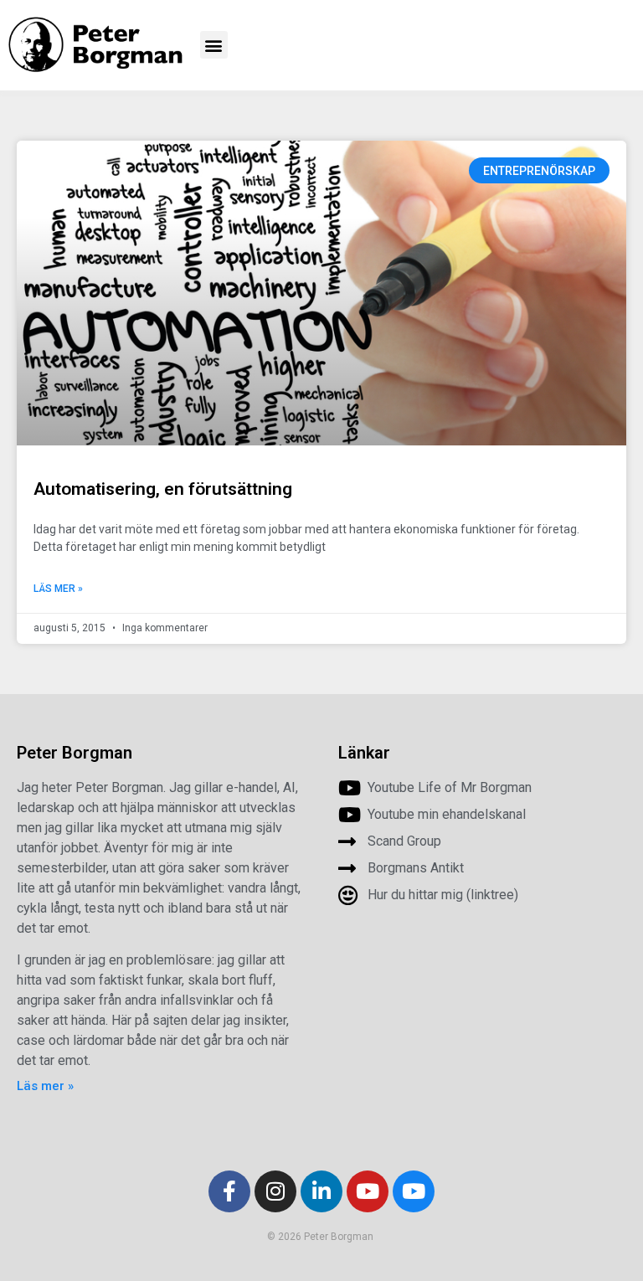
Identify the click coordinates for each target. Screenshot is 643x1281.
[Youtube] (367, 1191)
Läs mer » (58, 588)
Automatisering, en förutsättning (162, 489)
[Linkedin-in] (321, 1191)
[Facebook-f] (229, 1191)
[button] (214, 45)
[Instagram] (275, 1191)
